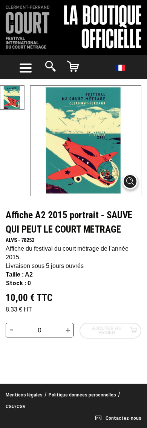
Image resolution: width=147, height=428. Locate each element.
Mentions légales (24, 395)
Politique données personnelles (82, 395)
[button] (27, 67)
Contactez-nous (122, 418)
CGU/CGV (16, 406)
